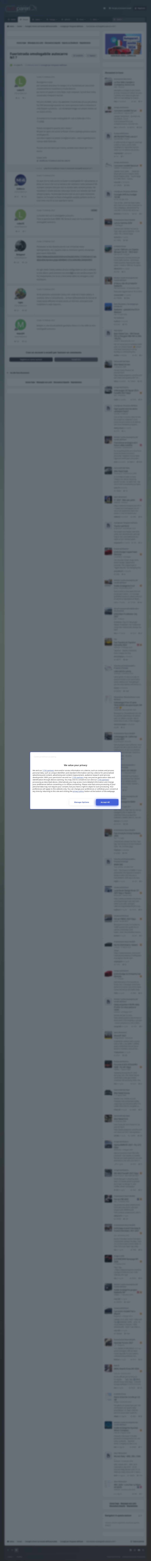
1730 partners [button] (48, 770)
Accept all (105, 802)
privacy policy (78, 791)
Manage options (81, 802)
